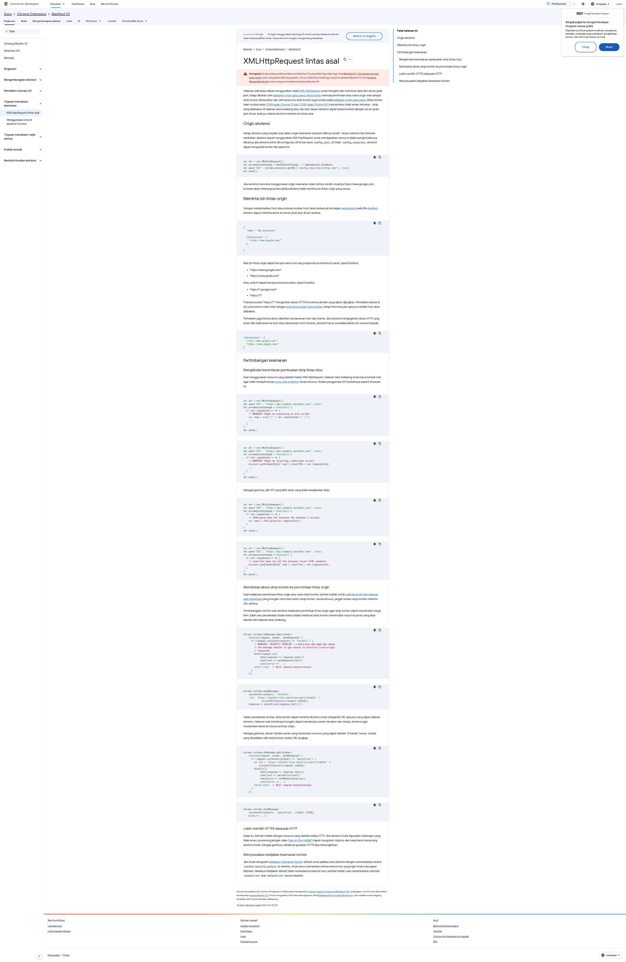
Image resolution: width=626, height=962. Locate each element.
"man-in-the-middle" (300, 840)
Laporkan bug (55, 925)
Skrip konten (313, 95)
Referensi (91, 21)
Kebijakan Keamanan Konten (286, 862)
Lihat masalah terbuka (59, 931)
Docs (8, 14)
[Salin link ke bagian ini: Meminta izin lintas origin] (290, 199)
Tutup (585, 47)
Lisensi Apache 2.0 (259, 895)
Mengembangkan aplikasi (47, 21)
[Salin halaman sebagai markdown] (345, 59)
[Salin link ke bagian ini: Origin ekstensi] (273, 124)
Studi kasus (78, 3)
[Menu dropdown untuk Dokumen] (65, 4)
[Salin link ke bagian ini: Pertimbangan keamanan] (290, 361)
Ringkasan (9, 21)
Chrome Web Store (132, 21)
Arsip (243, 936)
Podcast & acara (248, 941)
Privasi (66, 955)
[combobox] (561, 4)
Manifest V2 (61, 14)
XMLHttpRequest (310, 91)
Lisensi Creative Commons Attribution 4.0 (328, 891)
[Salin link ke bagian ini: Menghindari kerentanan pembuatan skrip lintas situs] (325, 370)
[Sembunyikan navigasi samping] (39, 956)
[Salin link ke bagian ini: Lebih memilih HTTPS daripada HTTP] (300, 829)
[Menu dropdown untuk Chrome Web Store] (147, 21)
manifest (372, 208)
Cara (69, 21)
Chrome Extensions (31, 14)
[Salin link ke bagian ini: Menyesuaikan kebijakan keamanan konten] (310, 855)
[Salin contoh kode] (380, 157)
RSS (435, 941)
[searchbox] (22, 31)
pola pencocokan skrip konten (304, 307)
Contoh (112, 21)
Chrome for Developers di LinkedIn (451, 936)
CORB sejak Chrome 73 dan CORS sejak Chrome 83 (296, 104)
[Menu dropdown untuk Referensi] (101, 21)
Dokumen (55, 3)
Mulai (609, 47)
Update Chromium (250, 925)
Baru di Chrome (109, 3)
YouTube (437, 931)
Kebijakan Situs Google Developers (335, 895)
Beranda (247, 49)
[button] (19, 69)
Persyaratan (54, 955)
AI (79, 21)
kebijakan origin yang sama (289, 95)
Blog (92, 3)
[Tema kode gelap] (374, 157)
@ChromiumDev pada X (445, 925)
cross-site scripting (286, 382)
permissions (349, 208)
